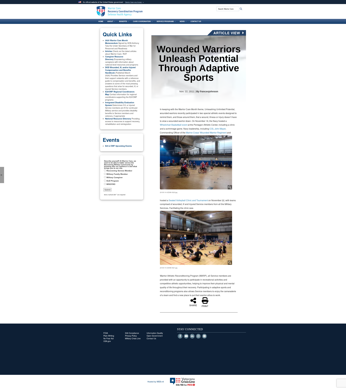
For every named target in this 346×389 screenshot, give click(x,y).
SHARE (193, 305)
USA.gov (107, 341)
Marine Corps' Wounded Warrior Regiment (206, 132)
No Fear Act (108, 338)
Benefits (123, 21)
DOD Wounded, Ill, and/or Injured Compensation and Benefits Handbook (120, 70)
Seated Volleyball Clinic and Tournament (188, 200)
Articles (108, 51)
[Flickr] (204, 336)
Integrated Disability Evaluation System (119, 103)
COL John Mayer (217, 128)
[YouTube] (186, 336)
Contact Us (196, 21)
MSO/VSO (111, 184)
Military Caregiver (115, 177)
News (182, 21)
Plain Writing (108, 335)
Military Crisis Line (133, 338)
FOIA (105, 333)
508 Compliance (132, 333)
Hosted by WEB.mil (155, 381)
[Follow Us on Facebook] (180, 336)
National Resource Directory (118, 118)
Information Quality (155, 333)
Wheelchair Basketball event (173, 124)
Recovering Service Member (119, 171)
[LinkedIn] (192, 336)
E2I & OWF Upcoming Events (118, 146)
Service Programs (165, 21)
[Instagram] (198, 336)
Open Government (155, 335)
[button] (134, 2)
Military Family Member (117, 174)
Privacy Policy (131, 335)
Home (100, 21)
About (110, 21)
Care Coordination (142, 21)
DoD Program (113, 181)
